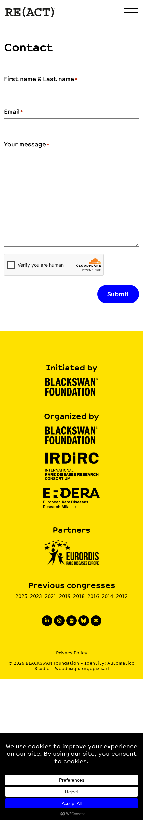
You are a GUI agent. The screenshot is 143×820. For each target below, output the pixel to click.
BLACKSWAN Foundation (52, 663)
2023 (36, 596)
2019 (65, 596)
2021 (50, 596)
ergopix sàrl (95, 668)
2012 (122, 596)
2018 (79, 596)
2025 (21, 596)
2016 (93, 596)
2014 (107, 596)
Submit (118, 294)
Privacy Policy (71, 652)
